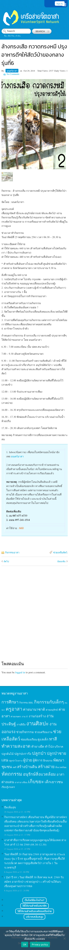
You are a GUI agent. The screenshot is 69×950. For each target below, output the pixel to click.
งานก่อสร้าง (37, 716)
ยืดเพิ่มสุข (10, 807)
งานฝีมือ (21, 724)
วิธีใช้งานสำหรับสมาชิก (34, 906)
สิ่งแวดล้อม (60, 767)
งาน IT (25, 716)
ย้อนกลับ (61, 561)
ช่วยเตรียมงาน (43, 732)
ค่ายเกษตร (16, 716)
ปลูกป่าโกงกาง (15, 760)
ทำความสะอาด (16, 746)
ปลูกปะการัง (22, 753)
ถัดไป (6, 561)
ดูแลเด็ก (43, 739)
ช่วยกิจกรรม (25, 732)
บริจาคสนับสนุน (34, 917)
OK (24, 944)
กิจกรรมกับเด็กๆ (49, 702)
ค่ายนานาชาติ (34, 709)
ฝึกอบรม (47, 760)
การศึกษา (10, 702)
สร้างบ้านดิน (27, 766)
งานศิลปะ (37, 723)
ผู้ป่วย (27, 760)
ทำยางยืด (37, 746)
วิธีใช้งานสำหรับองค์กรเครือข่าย (34, 911)
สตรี (14, 767)
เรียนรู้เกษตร (8, 787)
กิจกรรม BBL (26, 702)
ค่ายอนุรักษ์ (52, 709)
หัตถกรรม (11, 773)
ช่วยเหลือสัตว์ (60, 552)
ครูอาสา (14, 709)
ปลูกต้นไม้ (7, 754)
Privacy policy (40, 944)
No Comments (13, 73)
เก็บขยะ (36, 781)
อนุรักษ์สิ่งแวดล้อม (39, 774)
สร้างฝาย (46, 766)
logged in (20, 672)
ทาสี (53, 739)
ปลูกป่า (39, 753)
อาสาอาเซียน (21, 782)
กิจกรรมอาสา (12, 552)
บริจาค (58, 746)
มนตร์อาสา (12, 70)
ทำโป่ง (49, 746)
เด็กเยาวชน (54, 781)
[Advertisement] (34, 616)
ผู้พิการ (38, 760)
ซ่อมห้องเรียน (29, 739)
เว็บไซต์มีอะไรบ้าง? (34, 900)
